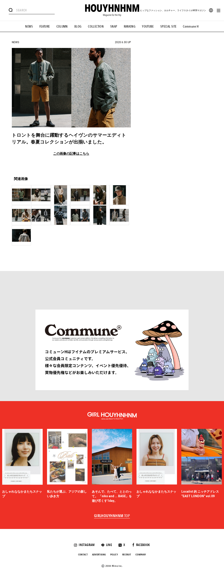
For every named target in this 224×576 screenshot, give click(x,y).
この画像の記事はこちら (71, 153)
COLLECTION (96, 26)
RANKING (130, 26)
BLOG (78, 26)
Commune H (191, 26)
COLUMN (62, 26)
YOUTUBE (148, 26)
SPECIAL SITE (168, 26)
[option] (22, 466)
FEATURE (44, 26)
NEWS (29, 26)
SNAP (113, 26)
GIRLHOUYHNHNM (112, 516)
